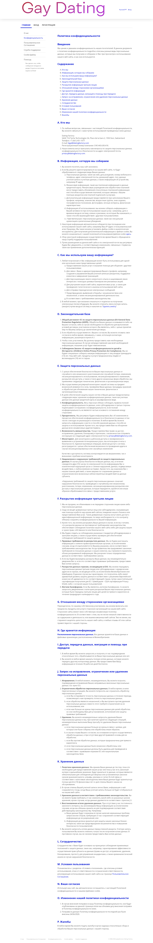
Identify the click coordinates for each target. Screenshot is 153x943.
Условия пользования (71, 106)
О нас (26, 33)
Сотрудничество (69, 103)
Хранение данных (69, 100)
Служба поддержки (32, 50)
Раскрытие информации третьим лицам (79, 85)
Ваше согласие (68, 109)
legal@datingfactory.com (78, 143)
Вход (129, 10)
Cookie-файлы (30, 55)
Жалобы (65, 115)
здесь (128, 234)
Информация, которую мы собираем (78, 73)
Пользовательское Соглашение (32, 43)
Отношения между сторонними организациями (83, 88)
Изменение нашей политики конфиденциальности (84, 112)
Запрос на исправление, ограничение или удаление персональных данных (95, 97)
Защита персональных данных (75, 82)
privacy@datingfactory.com (73, 153)
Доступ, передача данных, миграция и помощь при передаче (89, 94)
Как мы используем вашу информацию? (79, 76)
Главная (26, 25)
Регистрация (48, 25)
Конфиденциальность (33, 38)
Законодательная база (72, 79)
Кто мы (65, 70)
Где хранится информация (73, 91)
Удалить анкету (109, 306)
